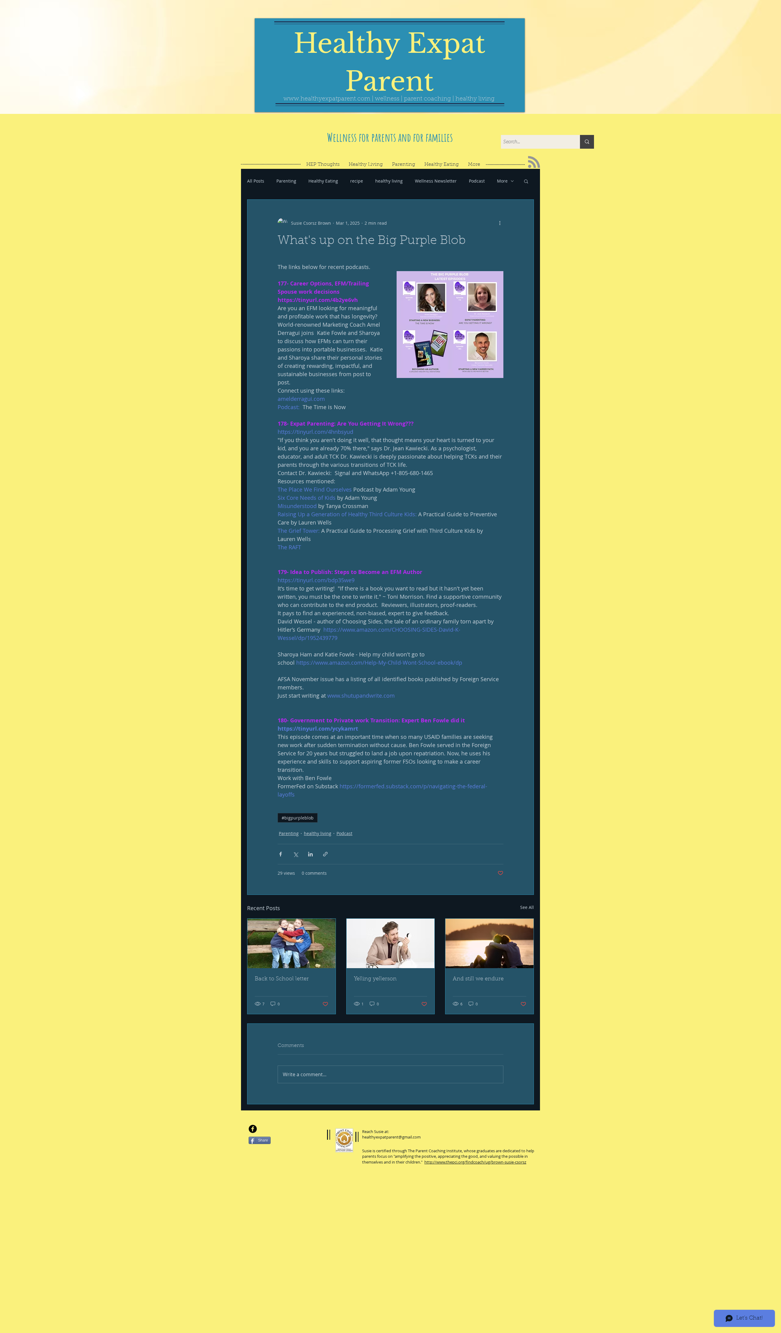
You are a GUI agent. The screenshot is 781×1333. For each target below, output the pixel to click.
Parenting (286, 181)
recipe (356, 181)
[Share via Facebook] (280, 854)
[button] (526, 181)
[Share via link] (325, 854)
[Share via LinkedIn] (310, 854)
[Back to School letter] (291, 943)
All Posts (255, 181)
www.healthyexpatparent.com (326, 99)
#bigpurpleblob (298, 818)
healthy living (389, 181)
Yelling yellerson (375, 979)
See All (527, 907)
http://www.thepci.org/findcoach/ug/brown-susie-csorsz (475, 1162)
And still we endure (478, 979)
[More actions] (499, 223)
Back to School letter (282, 979)
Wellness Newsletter (436, 181)
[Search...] (587, 142)
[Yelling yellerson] (391, 943)
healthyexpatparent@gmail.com (391, 1137)
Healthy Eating (323, 181)
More (502, 181)
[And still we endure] (489, 943)
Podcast (477, 181)
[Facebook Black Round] (253, 1129)
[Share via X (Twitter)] (295, 854)
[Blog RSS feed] (534, 162)
